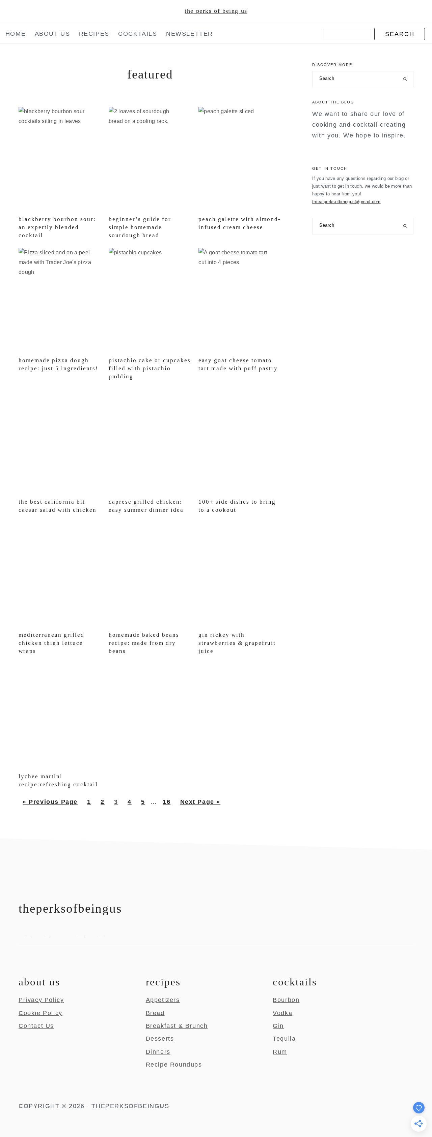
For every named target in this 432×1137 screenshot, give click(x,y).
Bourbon (286, 1000)
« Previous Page (50, 804)
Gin (278, 1025)
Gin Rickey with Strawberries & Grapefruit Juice (237, 643)
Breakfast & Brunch (177, 1025)
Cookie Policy (40, 1013)
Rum (280, 1051)
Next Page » (200, 804)
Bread (155, 1013)
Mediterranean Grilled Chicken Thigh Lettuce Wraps (51, 643)
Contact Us (36, 1025)
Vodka (282, 1013)
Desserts (160, 1038)
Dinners (158, 1051)
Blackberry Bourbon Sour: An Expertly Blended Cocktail (57, 227)
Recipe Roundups (174, 1064)
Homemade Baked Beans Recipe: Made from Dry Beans (144, 643)
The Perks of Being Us (216, 10)
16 (168, 801)
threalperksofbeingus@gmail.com (346, 201)
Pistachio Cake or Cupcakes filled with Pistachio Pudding (150, 368)
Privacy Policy (41, 1000)
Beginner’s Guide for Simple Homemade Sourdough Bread (140, 227)
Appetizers (163, 1000)
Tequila (284, 1038)
